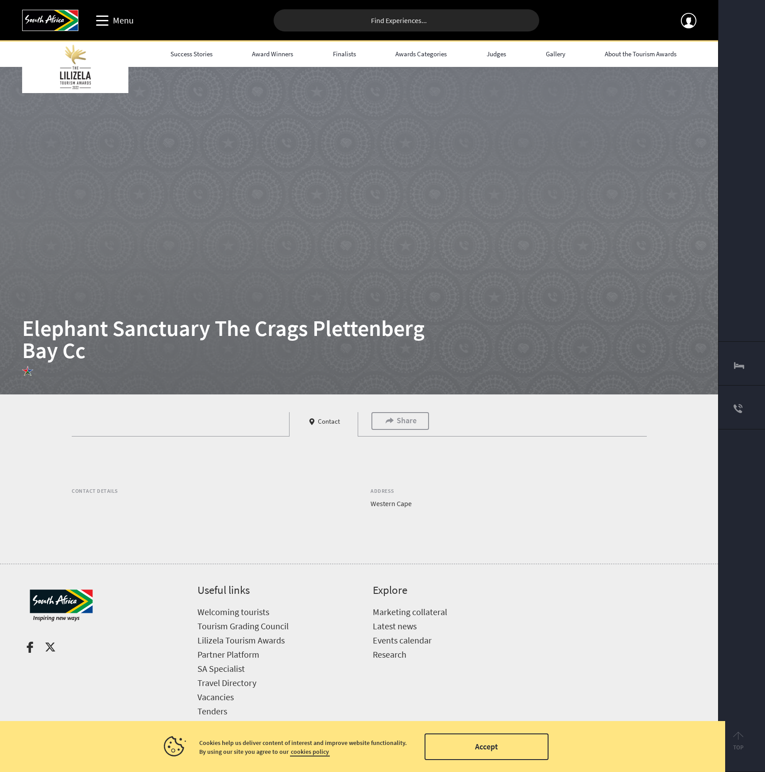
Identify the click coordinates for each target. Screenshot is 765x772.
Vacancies (215, 696)
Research (389, 654)
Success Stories (191, 54)
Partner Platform (228, 654)
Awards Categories (421, 54)
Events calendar (402, 640)
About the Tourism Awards (640, 54)
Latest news (395, 626)
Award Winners (272, 54)
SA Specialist (221, 668)
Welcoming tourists (233, 611)
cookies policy (310, 752)
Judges (496, 54)
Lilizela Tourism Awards (241, 640)
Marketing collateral (410, 611)
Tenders (212, 711)
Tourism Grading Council (243, 626)
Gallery (555, 54)
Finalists (344, 54)
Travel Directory (226, 682)
